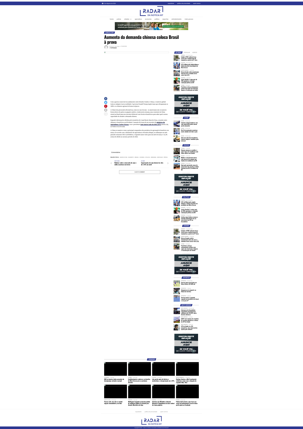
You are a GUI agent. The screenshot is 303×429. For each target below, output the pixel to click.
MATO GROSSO (189, 19)
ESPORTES (165, 19)
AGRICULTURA (138, 19)
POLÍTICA (157, 19)
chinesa (142, 157)
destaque (160, 157)
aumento (131, 157)
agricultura (123, 157)
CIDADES (126, 19)
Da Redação (113, 47)
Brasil (137, 157)
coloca (148, 157)
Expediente (171, 3)
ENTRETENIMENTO (176, 19)
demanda (153, 157)
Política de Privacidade (183, 3)
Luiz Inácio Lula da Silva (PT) (150, 124)
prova (166, 157)
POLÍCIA (119, 19)
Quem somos (196, 3)
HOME (112, 19)
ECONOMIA (148, 19)
